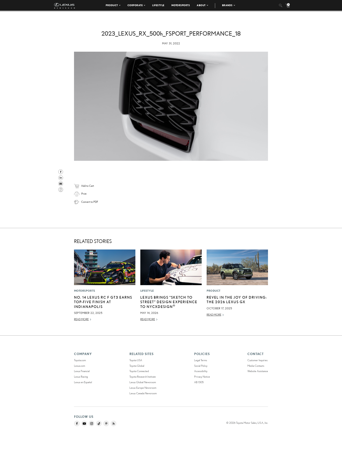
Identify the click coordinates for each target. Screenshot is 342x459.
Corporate (135, 5)
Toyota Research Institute (142, 376)
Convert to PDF (89, 201)
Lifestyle (158, 5)
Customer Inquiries (257, 360)
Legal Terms (200, 360)
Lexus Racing (81, 376)
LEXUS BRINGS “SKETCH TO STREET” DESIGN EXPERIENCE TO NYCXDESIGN (168, 302)
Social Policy (200, 365)
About (201, 5)
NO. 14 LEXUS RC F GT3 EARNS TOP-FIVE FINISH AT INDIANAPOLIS (103, 302)
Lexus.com (79, 365)
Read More (81, 319)
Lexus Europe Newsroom (142, 387)
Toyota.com (80, 360)
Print (83, 193)
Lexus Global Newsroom (142, 382)
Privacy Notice (202, 376)
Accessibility (200, 371)
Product (112, 5)
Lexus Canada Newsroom (143, 393)
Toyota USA (135, 360)
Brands (227, 5)
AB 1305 (199, 382)
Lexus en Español (83, 382)
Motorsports (180, 5)
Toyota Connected (139, 371)
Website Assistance (257, 371)
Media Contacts (255, 365)
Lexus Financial (82, 371)
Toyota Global (136, 365)
